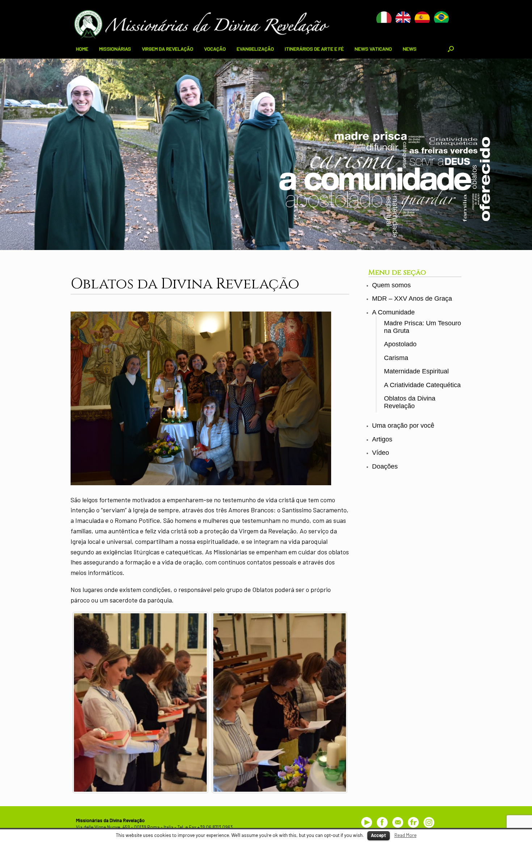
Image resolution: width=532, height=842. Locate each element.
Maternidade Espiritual (416, 371)
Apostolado (400, 344)
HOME (82, 49)
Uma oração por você (403, 425)
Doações (385, 466)
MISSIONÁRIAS (115, 49)
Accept (378, 835)
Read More (405, 835)
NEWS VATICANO (373, 49)
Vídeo (380, 452)
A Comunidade (393, 312)
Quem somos (391, 285)
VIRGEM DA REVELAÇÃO (167, 49)
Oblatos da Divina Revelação (409, 402)
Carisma (396, 357)
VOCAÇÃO (215, 49)
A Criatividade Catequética (422, 385)
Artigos (382, 439)
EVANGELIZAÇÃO (255, 49)
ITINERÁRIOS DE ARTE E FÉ (314, 49)
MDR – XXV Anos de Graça (412, 298)
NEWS (410, 49)
